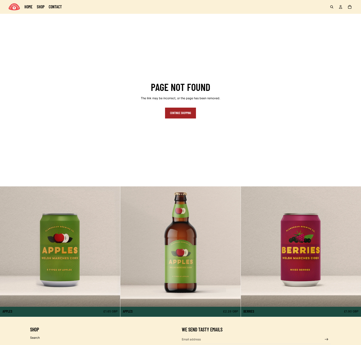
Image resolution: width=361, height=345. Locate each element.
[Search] (331, 6)
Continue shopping (180, 113)
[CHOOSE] (114, 300)
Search (35, 337)
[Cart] (349, 6)
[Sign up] (326, 339)
